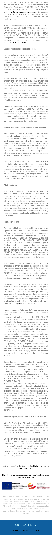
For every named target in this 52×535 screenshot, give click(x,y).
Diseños (24, 531)
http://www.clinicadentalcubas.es (22, 12)
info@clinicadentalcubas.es (15, 43)
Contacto (35, 531)
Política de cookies (10, 466)
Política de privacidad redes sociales (34, 466)
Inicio (15, 531)
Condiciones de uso (26, 469)
